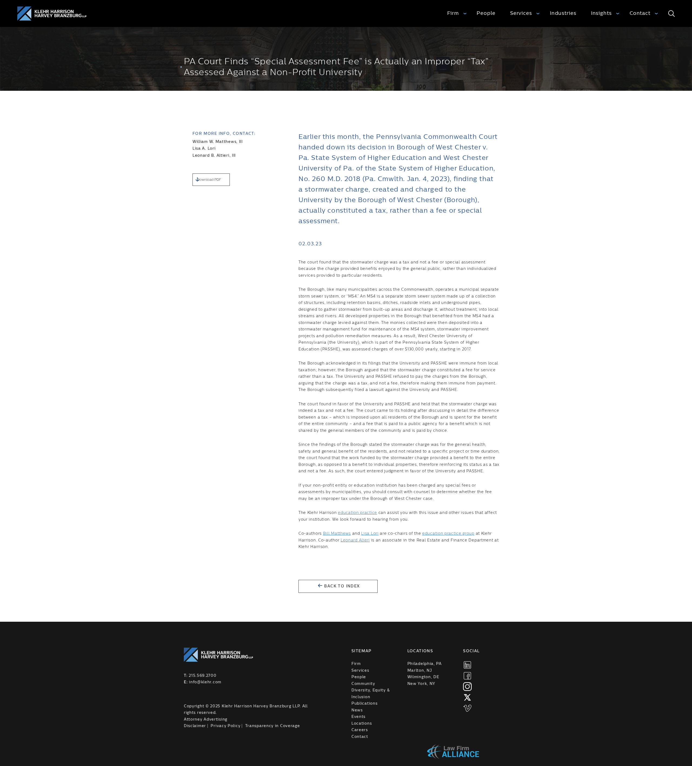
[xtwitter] (467, 697)
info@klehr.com (205, 682)
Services (521, 13)
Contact (640, 13)
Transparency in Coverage (272, 726)
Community (363, 684)
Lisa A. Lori (203, 148)
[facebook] (467, 675)
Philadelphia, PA (424, 664)
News (357, 710)
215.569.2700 (202, 676)
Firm (453, 13)
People (486, 13)
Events (358, 717)
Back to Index (341, 586)
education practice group (448, 534)
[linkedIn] (467, 665)
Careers (359, 730)
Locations (361, 723)
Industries (563, 13)
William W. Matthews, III (217, 142)
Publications (364, 703)
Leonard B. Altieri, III (214, 156)
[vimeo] (467, 708)
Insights (601, 13)
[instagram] (467, 686)
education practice (357, 513)
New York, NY (421, 684)
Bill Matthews (337, 534)
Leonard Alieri (355, 540)
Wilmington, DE (423, 677)
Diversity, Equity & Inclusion (370, 693)
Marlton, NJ (419, 671)
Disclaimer (195, 726)
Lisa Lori (369, 534)
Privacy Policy (225, 726)
